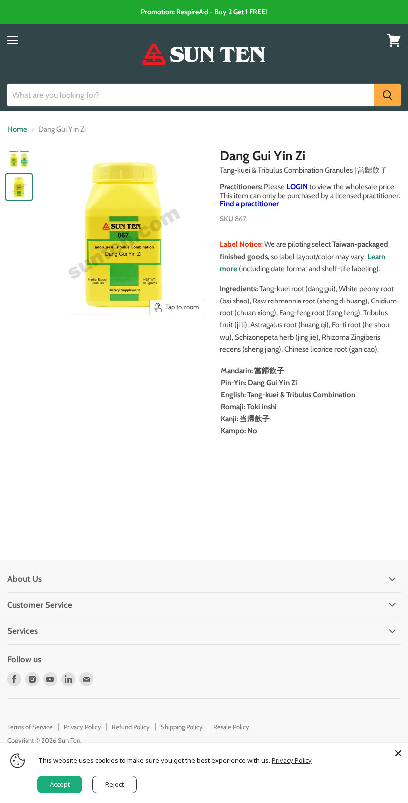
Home (17, 129)
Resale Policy (231, 727)
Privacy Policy (82, 727)
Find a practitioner (249, 204)
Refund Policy (131, 727)
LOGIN (297, 186)
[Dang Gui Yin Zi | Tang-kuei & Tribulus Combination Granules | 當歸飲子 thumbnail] (19, 159)
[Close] (398, 753)
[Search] (387, 95)
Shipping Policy (182, 727)
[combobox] (190, 95)
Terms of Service (30, 727)
